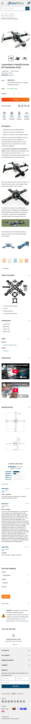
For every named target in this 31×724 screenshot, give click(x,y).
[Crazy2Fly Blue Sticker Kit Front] (8, 242)
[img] (5, 488)
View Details (11, 119)
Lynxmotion (5, 71)
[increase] (19, 93)
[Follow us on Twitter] (6, 701)
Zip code (4, 586)
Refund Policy (5, 603)
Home (2, 13)
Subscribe (15, 686)
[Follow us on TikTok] (18, 701)
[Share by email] (28, 106)
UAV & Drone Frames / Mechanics (7, 17)
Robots (6, 13)
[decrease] (9, 93)
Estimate (6, 596)
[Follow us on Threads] (24, 701)
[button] (5, 75)
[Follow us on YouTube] (15, 701)
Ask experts (19, 119)
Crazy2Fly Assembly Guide (10, 345)
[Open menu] (2, 3)
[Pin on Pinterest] (22, 106)
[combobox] (13, 8)
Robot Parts (12, 13)
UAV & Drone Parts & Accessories (7, 15)
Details (4, 119)
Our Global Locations (6, 693)
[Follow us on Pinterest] (12, 701)
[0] (28, 3)
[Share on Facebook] (19, 106)
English (20, 693)
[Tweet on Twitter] (25, 106)
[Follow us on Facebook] (3, 701)
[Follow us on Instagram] (9, 701)
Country (4, 572)
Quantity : (4, 93)
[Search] (27, 8)
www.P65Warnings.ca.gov (21, 621)
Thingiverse (6, 350)
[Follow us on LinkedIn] (21, 701)
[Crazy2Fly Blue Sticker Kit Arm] (22, 241)
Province (4, 579)
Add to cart (15, 99)
